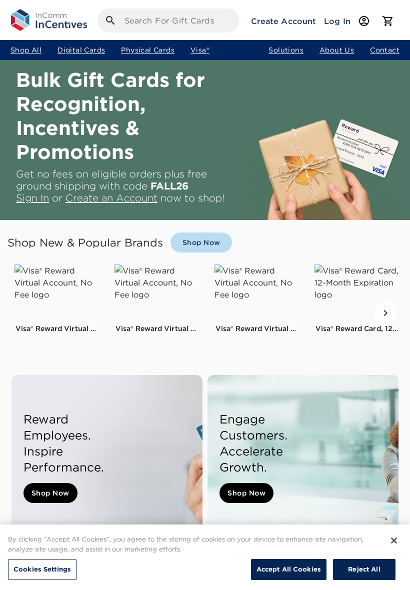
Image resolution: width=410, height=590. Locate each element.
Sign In (32, 198)
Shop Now (51, 493)
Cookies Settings (42, 569)
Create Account (283, 21)
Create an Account (112, 198)
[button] (57, 292)
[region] (205, 557)
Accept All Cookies (288, 569)
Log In (337, 21)
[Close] (394, 541)
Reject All (364, 569)
